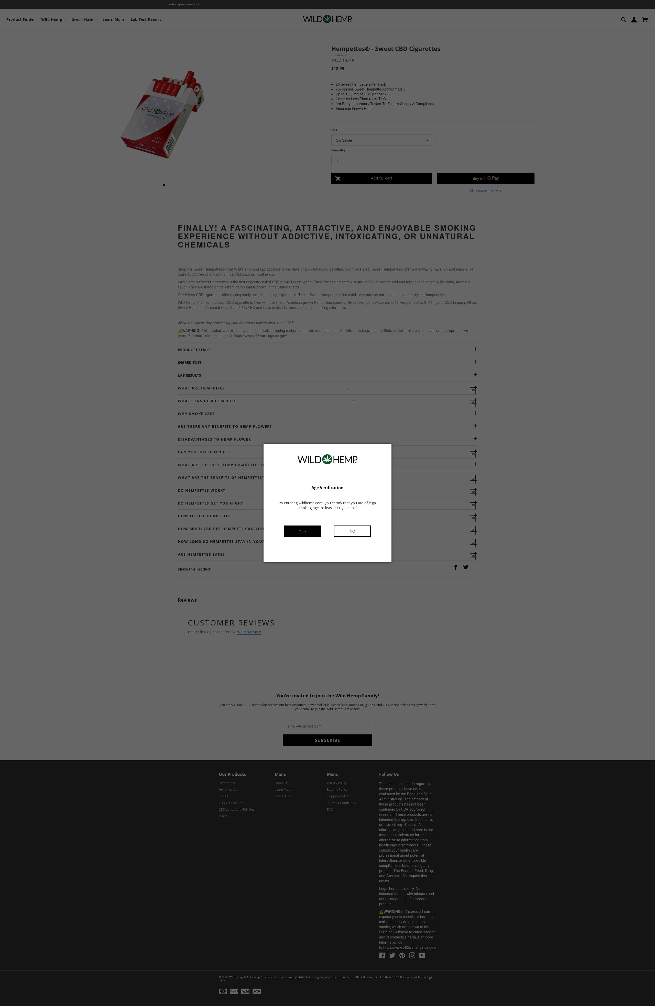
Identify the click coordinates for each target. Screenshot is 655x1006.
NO (352, 531)
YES (302, 531)
